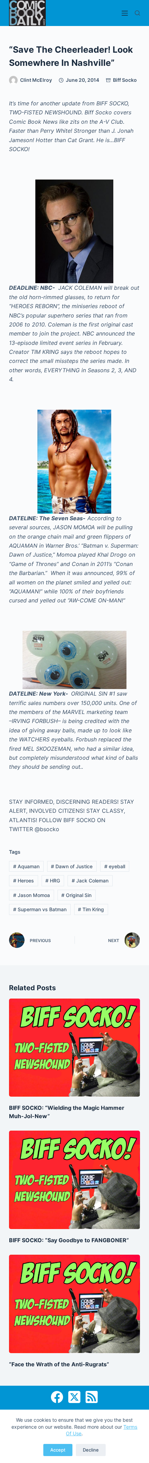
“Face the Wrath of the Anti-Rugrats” (59, 1364)
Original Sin (76, 895)
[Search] (137, 13)
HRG (52, 880)
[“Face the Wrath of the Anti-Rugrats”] (74, 1304)
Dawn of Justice (72, 866)
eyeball (114, 866)
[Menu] (125, 13)
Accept (57, 1450)
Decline (91, 1450)
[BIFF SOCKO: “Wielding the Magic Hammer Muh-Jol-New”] (74, 1048)
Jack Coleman (90, 880)
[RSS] (92, 1397)
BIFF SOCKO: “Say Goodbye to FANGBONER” (69, 1240)
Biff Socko (125, 80)
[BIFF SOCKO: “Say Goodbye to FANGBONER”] (74, 1180)
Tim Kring (91, 909)
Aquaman (26, 866)
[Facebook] (57, 1397)
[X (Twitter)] (74, 1397)
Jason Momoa (31, 895)
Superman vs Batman (40, 909)
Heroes (23, 880)
